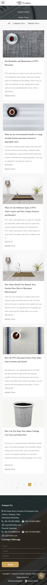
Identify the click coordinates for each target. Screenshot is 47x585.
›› (29, 488)
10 (17, 488)
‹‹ (5, 484)
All (9, 23)
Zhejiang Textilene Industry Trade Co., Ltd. (27, 574)
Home (20, 17)
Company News (19, 23)
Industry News (33, 23)
